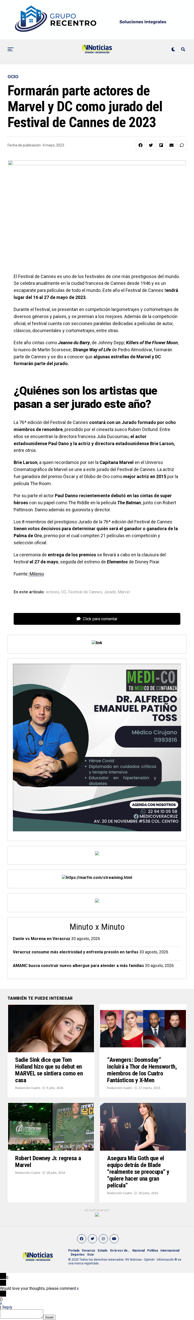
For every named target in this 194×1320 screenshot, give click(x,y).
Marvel (124, 592)
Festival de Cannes (85, 592)
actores (52, 592)
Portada (73, 1250)
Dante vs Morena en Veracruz (41, 938)
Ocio (90, 1254)
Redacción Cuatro (27, 1088)
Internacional (169, 1250)
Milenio (36, 573)
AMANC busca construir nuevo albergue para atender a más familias (78, 965)
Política (152, 1250)
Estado (103, 1250)
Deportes (78, 1254)
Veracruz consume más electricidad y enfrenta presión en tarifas (75, 952)
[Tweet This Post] (150, 145)
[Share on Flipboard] (161, 145)
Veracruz (88, 1250)
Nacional (138, 1250)
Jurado (110, 592)
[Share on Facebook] (140, 145)
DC (63, 592)
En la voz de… (120, 1250)
